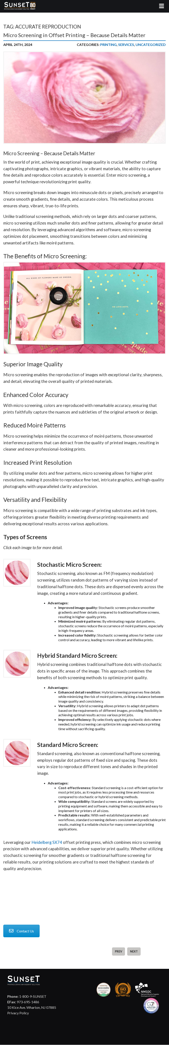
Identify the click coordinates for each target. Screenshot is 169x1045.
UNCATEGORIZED (151, 44)
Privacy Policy (18, 1013)
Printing (108, 44)
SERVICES (126, 44)
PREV (118, 951)
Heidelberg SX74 (46, 842)
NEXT (134, 951)
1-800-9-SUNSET (26, 996)
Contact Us (25, 931)
